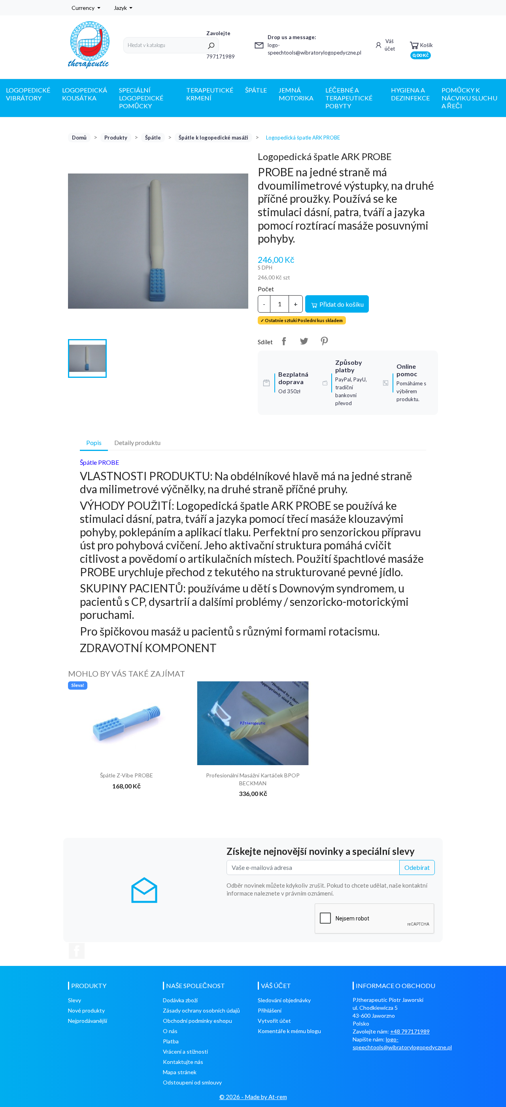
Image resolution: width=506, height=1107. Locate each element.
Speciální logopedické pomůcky (141, 97)
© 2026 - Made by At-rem (253, 1096)
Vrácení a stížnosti (185, 1051)
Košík (422, 48)
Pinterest (324, 341)
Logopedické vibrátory (28, 94)
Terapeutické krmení (209, 94)
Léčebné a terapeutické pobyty (348, 97)
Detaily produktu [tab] (137, 442)
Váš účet (390, 45)
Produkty (115, 137)
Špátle (256, 90)
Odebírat (417, 867)
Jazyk (121, 7)
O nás (170, 1031)
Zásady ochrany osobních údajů (201, 1010)
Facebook (77, 951)
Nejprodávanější (87, 1020)
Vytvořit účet (274, 1020)
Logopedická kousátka (84, 94)
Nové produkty (86, 1010)
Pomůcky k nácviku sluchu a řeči (469, 97)
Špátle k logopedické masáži (213, 137)
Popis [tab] (94, 442)
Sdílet (284, 341)
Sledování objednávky (284, 1000)
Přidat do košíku (341, 304)
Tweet (304, 341)
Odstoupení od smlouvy (192, 1082)
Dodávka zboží (180, 1000)
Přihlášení (269, 1010)
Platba (171, 1041)
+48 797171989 (410, 1031)
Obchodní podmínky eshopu (197, 1020)
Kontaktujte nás (183, 1061)
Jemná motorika (296, 94)
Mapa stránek (179, 1072)
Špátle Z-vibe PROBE (126, 775)
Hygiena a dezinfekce (410, 94)
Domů (79, 137)
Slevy (74, 1000)
